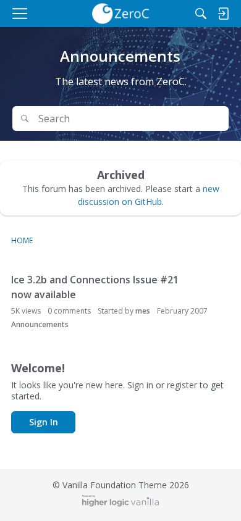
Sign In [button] (43, 422)
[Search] (201, 13)
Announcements (40, 324)
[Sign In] (223, 13)
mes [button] (142, 311)
